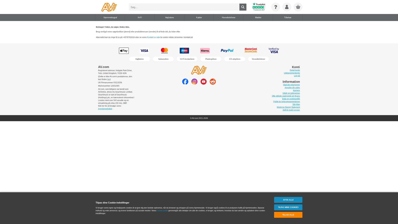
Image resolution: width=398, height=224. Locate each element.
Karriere (296, 90)
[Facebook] (185, 83)
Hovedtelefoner (258, 59)
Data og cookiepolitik (291, 99)
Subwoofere (163, 59)
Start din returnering (291, 85)
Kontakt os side (153, 37)
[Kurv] (298, 7)
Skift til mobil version (291, 110)
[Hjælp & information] (275, 7)
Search (242, 7)
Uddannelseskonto (292, 73)
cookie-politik (162, 211)
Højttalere (139, 59)
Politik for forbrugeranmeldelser (286, 101)
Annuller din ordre (292, 87)
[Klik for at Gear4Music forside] (109, 7)
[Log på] (287, 7)
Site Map (296, 104)
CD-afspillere (234, 59)
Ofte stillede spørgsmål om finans (286, 96)
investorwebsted (105, 109)
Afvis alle (288, 200)
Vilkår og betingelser (291, 93)
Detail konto (295, 70)
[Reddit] (213, 83)
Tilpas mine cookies (288, 207)
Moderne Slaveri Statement (288, 107)
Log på (297, 76)
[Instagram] (194, 83)
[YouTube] (204, 83)
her (108, 79)
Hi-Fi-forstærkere (187, 59)
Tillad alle (288, 215)
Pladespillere (211, 59)
